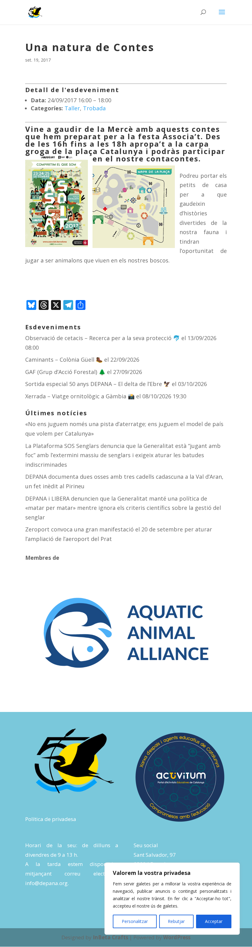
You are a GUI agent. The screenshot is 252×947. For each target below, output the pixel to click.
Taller (72, 108)
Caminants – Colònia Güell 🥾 (64, 359)
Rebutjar (176, 921)
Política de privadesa (50, 819)
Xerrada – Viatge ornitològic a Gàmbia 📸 (80, 396)
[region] (172, 899)
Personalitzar (135, 921)
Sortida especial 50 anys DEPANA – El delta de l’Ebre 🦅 (97, 384)
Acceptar (213, 921)
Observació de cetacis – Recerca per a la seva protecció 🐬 (102, 338)
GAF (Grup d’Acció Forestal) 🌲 (65, 372)
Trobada (94, 108)
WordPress (177, 937)
